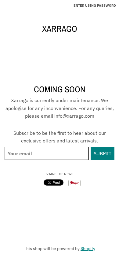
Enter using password (95, 5)
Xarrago (59, 28)
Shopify (88, 248)
